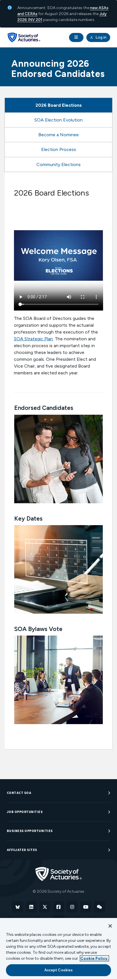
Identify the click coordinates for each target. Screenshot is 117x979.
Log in (100, 37)
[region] (58, 948)
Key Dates (28, 518)
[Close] (110, 926)
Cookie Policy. (94, 958)
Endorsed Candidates (43, 407)
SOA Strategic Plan (33, 338)
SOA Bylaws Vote (38, 628)
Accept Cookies (58, 970)
